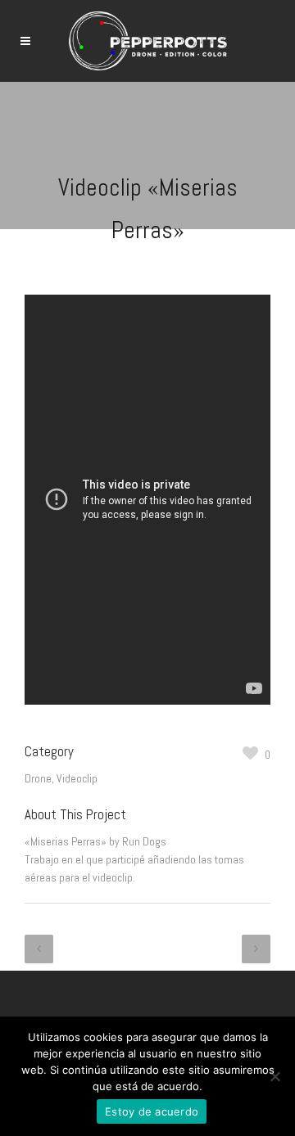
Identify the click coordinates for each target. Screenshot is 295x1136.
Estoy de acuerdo (151, 1111)
